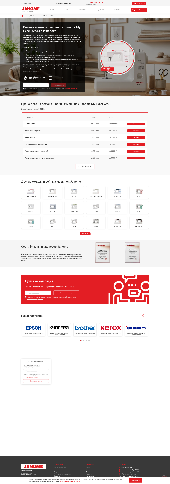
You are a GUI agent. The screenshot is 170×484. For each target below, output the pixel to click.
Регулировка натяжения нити (37, 144)
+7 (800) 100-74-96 (94, 3)
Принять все (135, 480)
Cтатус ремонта (139, 3)
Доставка (101, 10)
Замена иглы (30, 137)
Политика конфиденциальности (70, 481)
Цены (68, 10)
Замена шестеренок (33, 131)
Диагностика (30, 124)
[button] (143, 315)
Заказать (136, 124)
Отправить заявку (58, 85)
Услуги (52, 10)
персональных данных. (71, 88)
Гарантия (82, 10)
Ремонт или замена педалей (36, 151)
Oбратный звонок (139, 10)
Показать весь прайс (85, 166)
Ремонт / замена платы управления (39, 158)
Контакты (117, 10)
